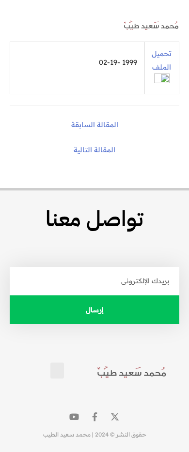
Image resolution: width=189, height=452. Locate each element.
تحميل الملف (162, 60)
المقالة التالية (94, 149)
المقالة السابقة (94, 124)
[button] (21, 25)
